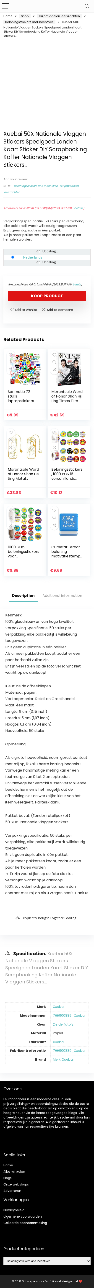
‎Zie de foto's (63, 1024)
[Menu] (5, 6)
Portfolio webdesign (58, 1281)
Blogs (7, 1178)
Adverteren (12, 1190)
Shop (25, 16)
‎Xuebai (58, 1006)
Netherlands (32, 257)
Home (8, 16)
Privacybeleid (13, 1210)
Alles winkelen (14, 1171)
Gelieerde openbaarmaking (25, 1223)
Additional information (62, 595)
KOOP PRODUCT (47, 296)
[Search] (86, 6)
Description (23, 595)
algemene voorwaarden (22, 1216)
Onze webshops (16, 1184)
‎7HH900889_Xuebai (69, 1015)
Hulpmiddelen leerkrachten (59, 16)
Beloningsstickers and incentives (29, 22)
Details (78, 208)
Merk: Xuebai (63, 1059)
